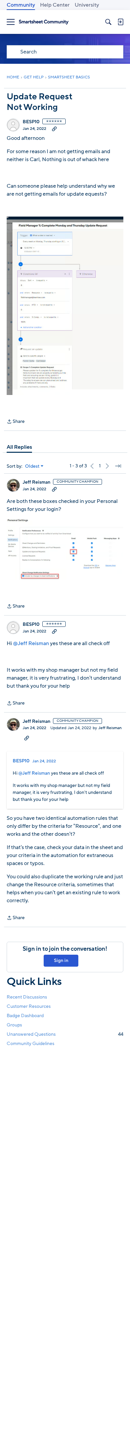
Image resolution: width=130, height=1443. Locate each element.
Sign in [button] (61, 960)
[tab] (19, 447)
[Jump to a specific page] (118, 466)
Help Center (55, 5)
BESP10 (31, 122)
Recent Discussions (27, 997)
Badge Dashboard (25, 1015)
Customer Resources (29, 1006)
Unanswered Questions (65, 1034)
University (87, 5)
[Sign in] (120, 22)
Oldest (32, 466)
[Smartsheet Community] (44, 22)
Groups (14, 1025)
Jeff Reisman (36, 482)
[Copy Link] (54, 129)
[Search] (108, 22)
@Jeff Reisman (31, 643)
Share (16, 422)
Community (21, 5)
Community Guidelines (30, 1043)
